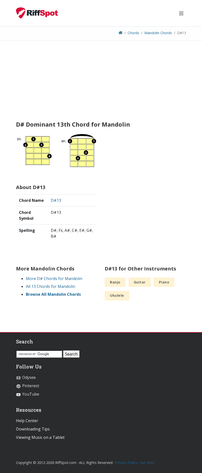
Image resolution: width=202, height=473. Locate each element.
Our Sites (147, 462)
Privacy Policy (126, 462)
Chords (133, 32)
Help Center (27, 420)
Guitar (140, 282)
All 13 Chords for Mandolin (50, 286)
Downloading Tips (33, 429)
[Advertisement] (101, 82)
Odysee (28, 377)
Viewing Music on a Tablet (40, 437)
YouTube (30, 394)
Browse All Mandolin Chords (53, 294)
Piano (164, 282)
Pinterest (30, 385)
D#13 (56, 200)
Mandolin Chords (158, 32)
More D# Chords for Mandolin (54, 278)
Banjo (115, 282)
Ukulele (117, 295)
